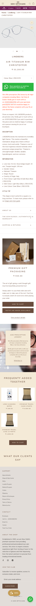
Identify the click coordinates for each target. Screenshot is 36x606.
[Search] (30, 3)
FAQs (4, 481)
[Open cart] (33, 4)
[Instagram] (8, 560)
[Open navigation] (3, 3)
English (17, 596)
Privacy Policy (6, 499)
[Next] (22, 51)
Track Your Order (7, 528)
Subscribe (10, 586)
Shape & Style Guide (8, 478)
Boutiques (5, 516)
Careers (4, 525)
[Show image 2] (19, 51)
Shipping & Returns (11, 225)
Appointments (6, 475)
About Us (6, 210)
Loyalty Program (7, 484)
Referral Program (7, 487)
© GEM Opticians (18, 601)
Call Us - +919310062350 (9, 519)
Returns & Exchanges (8, 496)
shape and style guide (12, 201)
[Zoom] (32, 22)
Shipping (5, 493)
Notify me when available (18, 310)
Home (4, 13)
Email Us (5, 522)
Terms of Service (6, 502)
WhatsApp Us (18, 360)
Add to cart (18, 442)
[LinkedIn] (12, 560)
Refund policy (6, 505)
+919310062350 (10, 102)
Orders (4, 490)
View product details (18, 318)
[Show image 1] (16, 51)
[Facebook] (3, 560)
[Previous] (13, 51)
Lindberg (12, 13)
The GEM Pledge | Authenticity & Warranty (17, 218)
